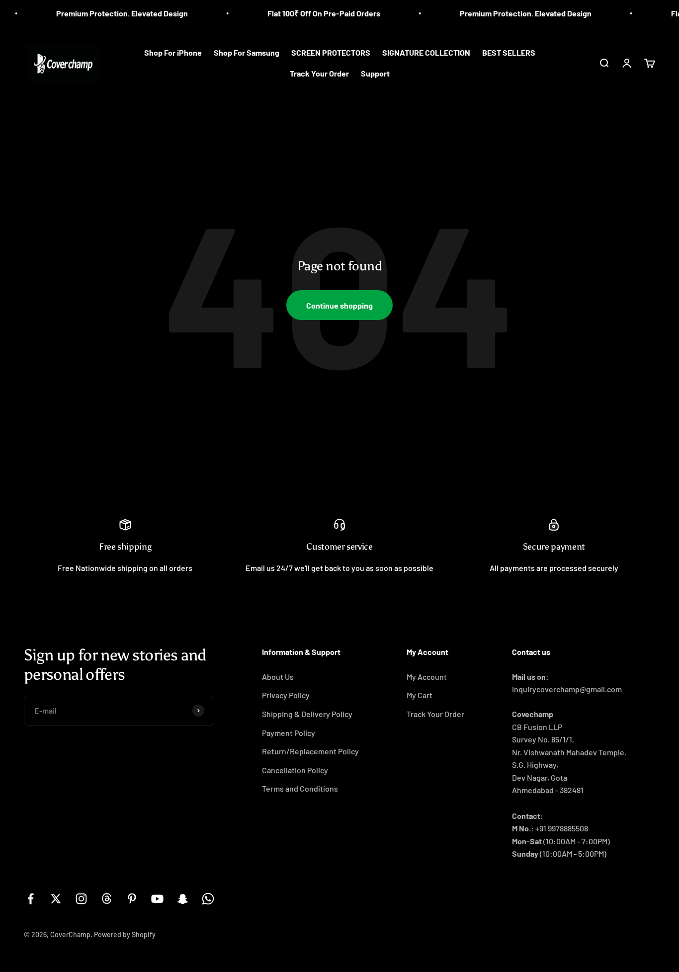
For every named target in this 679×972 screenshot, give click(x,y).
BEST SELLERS (508, 52)
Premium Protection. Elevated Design (110, 13)
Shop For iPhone (173, 52)
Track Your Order (319, 73)
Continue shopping (339, 305)
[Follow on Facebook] (30, 898)
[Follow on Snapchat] (182, 898)
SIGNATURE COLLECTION (426, 52)
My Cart (419, 695)
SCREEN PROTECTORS (330, 52)
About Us (278, 676)
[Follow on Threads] (106, 898)
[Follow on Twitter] (56, 898)
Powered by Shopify (125, 934)
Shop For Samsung (246, 52)
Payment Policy (288, 732)
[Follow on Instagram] (81, 898)
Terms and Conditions (300, 788)
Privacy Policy (286, 695)
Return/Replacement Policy (310, 751)
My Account (427, 676)
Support (375, 73)
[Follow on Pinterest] (132, 898)
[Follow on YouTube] (157, 898)
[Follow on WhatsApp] (208, 898)
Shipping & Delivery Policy (307, 714)
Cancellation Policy (295, 770)
